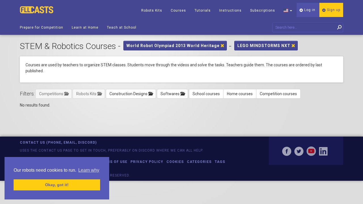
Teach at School (121, 27)
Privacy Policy (146, 162)
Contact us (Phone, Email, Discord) (58, 142)
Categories (199, 162)
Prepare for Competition (41, 27)
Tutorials (203, 10)
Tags (220, 162)
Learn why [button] (88, 170)
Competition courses (278, 94)
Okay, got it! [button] (57, 184)
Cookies (175, 162)
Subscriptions (262, 10)
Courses (178, 10)
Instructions (230, 10)
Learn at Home (85, 27)
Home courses (240, 94)
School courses (206, 94)
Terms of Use (113, 162)
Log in (309, 10)
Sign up (333, 10)
